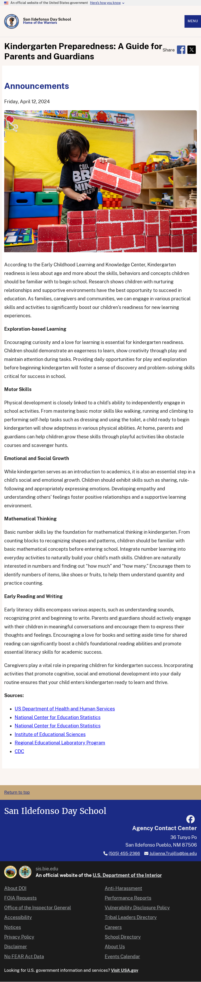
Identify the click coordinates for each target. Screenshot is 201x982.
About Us (115, 946)
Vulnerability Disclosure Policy (137, 907)
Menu (193, 21)
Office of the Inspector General (37, 907)
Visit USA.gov (124, 970)
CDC (19, 751)
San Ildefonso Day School (47, 19)
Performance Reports (128, 898)
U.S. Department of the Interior (127, 875)
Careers (113, 927)
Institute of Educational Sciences (50, 734)
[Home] (11, 21)
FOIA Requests (20, 898)
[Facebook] (190, 819)
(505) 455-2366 (124, 853)
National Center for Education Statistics (57, 717)
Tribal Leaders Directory (131, 917)
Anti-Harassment (123, 888)
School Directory (123, 937)
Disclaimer (15, 946)
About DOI (15, 888)
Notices (12, 927)
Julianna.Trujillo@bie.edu (173, 853)
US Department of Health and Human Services (65, 708)
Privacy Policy (19, 937)
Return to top (17, 792)
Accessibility (18, 917)
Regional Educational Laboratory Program (60, 742)
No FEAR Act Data (24, 956)
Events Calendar (122, 956)
